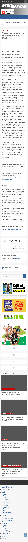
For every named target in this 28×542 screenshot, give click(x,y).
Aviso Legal (4, 486)
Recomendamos (7, 465)
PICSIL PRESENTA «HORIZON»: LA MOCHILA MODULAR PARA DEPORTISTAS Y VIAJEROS (13, 445)
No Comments (10, 40)
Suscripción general (8, 518)
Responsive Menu (25, 1)
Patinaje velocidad (7, 504)
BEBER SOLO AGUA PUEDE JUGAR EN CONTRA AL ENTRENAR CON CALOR (13, 419)
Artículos (5, 389)
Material (4, 515)
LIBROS (3, 536)
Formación (4, 514)
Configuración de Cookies (8, 491)
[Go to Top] (25, 535)
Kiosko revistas (5, 535)
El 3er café (6, 510)
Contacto (4, 540)
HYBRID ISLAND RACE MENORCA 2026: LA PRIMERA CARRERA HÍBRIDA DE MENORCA (12, 471)
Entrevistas (6, 509)
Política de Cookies (6, 489)
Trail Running (6, 502)
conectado (17, 258)
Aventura (5, 499)
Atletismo (5, 496)
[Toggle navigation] (3, 17)
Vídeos (4, 413)
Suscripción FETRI (7, 520)
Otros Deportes (16, 465)
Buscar (24, 276)
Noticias (5, 439)
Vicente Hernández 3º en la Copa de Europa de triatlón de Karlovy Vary (13, 241)
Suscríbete (4, 517)
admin (4, 40)
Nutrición (12, 389)
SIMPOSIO (4, 538)
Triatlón (5, 30)
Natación (5, 500)
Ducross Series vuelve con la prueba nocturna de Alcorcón (15, 247)
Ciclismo (5, 497)
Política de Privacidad (7, 487)
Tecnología (6, 507)
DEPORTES (4, 523)
